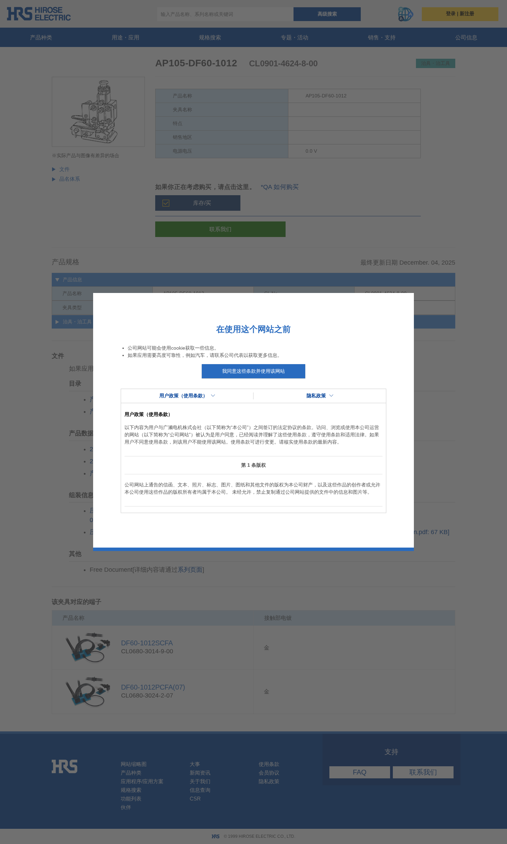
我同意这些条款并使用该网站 (253, 371)
